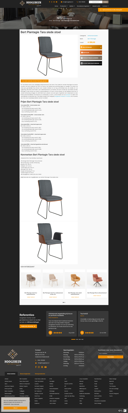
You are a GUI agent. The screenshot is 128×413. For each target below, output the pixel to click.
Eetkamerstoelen (93, 36)
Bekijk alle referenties (27, 326)
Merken (71, 6)
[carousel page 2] (77, 339)
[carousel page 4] (82, 339)
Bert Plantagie (56, 20)
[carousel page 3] (80, 339)
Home (56, 6)
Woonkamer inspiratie (83, 6)
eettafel (68, 94)
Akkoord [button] (15, 408)
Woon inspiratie (25, 374)
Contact (104, 6)
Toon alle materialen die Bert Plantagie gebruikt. (34, 81)
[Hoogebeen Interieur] (30, 4)
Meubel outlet (96, 6)
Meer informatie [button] (15, 404)
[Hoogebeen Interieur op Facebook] (49, 2)
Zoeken (105, 2)
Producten (63, 6)
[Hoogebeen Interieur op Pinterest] (54, 2)
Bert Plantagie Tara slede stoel (70, 20)
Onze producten (40, 374)
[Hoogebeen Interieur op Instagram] (51, 2)
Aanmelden (110, 357)
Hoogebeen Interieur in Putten (62, 96)
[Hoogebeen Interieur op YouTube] (56, 2)
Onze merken (11, 374)
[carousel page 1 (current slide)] (73, 339)
